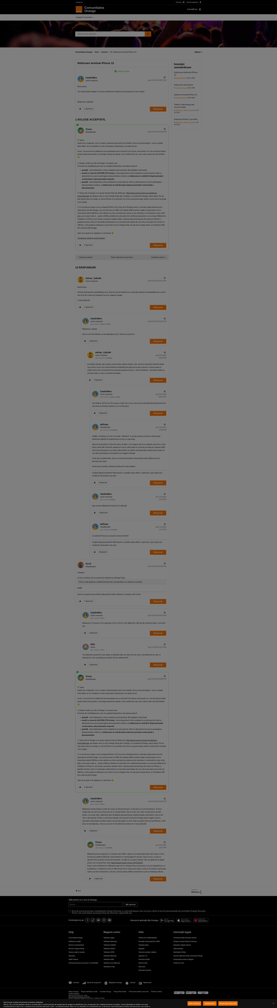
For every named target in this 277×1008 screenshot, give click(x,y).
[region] (138, 1003)
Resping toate (209, 1003)
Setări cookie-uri (194, 1003)
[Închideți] (273, 1003)
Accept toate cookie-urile (228, 1003)
